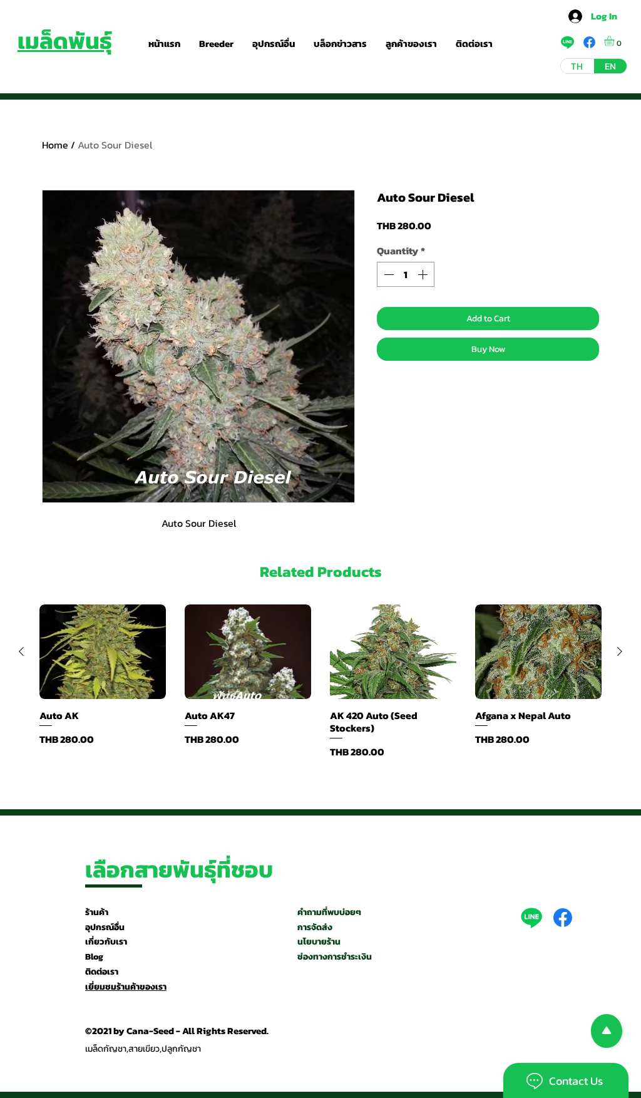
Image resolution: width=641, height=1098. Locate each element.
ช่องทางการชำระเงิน (334, 956)
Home (55, 144)
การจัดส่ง (314, 927)
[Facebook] (562, 917)
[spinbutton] (405, 274)
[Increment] (424, 274)
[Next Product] (619, 651)
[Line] (531, 917)
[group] (320, 682)
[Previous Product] (21, 651)
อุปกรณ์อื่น (105, 927)
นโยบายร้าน (319, 941)
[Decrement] (387, 274)
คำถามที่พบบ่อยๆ (329, 912)
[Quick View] (102, 652)
